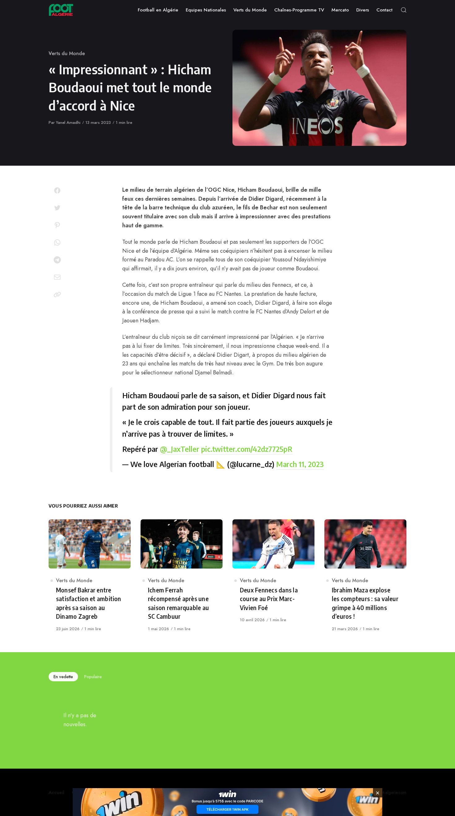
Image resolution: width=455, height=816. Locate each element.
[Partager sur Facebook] (57, 190)
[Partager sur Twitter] (57, 207)
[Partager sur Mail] (57, 277)
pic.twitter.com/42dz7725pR (246, 448)
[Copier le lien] (57, 294)
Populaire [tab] (93, 677)
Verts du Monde (67, 53)
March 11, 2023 (300, 464)
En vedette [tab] (63, 677)
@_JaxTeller (179, 448)
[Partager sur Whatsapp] (57, 242)
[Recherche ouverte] (403, 10)
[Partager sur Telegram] (57, 259)
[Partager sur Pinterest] (57, 225)
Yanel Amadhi (68, 122)
